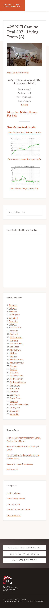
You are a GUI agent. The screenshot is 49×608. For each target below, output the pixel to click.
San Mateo (15, 395)
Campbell (13, 318)
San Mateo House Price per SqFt (24, 159)
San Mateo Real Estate (21, 127)
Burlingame (14, 315)
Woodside (14, 414)
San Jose (14, 392)
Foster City (13, 331)
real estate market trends (18, 510)
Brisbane (13, 311)
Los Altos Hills (16, 344)
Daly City (13, 324)
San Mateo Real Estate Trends (24, 132)
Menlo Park (15, 350)
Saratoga (14, 401)
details (24, 105)
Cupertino (13, 321)
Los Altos (14, 340)
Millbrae (13, 353)
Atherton (13, 305)
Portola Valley (16, 376)
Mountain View (17, 363)
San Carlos (14, 388)
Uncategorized (13, 515)
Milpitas (13, 356)
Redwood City (16, 379)
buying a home (14, 493)
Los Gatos (14, 347)
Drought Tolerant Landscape (20, 464)
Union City (14, 411)
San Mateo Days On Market (24, 188)
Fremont (14, 334)
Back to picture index (18, 72)
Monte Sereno (16, 360)
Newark (13, 366)
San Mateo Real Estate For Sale (12, 5)
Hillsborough (16, 337)
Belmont (13, 308)
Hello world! (12, 469)
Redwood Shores (18, 382)
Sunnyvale (15, 408)
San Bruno (15, 385)
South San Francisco (19, 404)
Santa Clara (15, 398)
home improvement (16, 499)
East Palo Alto (15, 328)
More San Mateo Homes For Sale (22, 114)
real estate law (13, 504)
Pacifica (13, 369)
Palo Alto (14, 372)
